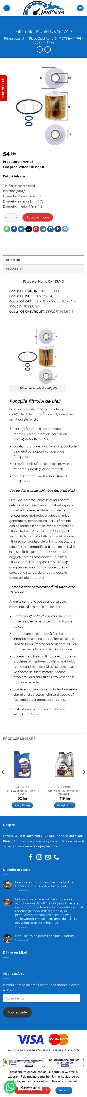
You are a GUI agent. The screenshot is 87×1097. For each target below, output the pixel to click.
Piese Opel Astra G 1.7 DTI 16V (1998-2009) (56, 40)
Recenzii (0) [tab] (14, 268)
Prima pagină (14, 38)
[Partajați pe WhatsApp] (6, 229)
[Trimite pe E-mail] (28, 229)
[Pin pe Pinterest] (36, 229)
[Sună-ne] (56, 857)
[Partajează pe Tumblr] (57, 229)
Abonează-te (17, 1012)
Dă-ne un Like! (15, 952)
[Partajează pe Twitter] (21, 229)
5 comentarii (26, 940)
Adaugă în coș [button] (22, 805)
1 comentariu (27, 890)
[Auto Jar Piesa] (43, 8)
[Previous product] (47, 49)
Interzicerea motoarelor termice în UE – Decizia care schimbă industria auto (44, 884)
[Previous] (3, 780)
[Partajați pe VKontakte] (43, 229)
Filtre (50, 42)
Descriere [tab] (13, 260)
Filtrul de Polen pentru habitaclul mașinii (44, 936)
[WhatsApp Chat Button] (10, 1087)
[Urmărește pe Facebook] (31, 857)
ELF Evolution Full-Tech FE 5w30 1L (22, 792)
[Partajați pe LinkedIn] (50, 229)
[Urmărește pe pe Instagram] (39, 857)
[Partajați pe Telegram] (65, 229)
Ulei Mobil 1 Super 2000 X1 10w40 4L (64, 792)
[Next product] (40, 49)
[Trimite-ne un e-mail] (48, 857)
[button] (6, 8)
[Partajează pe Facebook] (14, 229)
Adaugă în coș (38, 217)
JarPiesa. (31, 714)
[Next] (83, 780)
